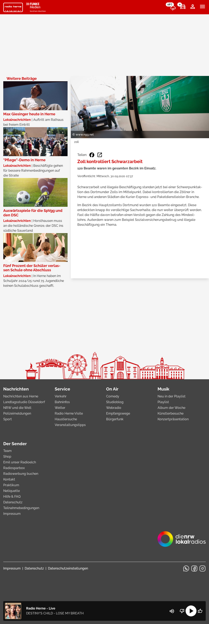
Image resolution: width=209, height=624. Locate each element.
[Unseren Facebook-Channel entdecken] (194, 568)
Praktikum (11, 485)
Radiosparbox (14, 468)
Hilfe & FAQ (12, 496)
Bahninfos (62, 402)
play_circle (191, 610)
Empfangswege (118, 413)
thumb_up (200, 610)
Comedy (112, 396)
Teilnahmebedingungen (21, 508)
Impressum (12, 514)
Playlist (163, 402)
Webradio (113, 408)
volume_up (172, 611)
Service (62, 389)
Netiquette (11, 491)
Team (7, 451)
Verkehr (61, 396)
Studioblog (114, 402)
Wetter (60, 408)
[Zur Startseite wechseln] (13, 7)
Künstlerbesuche (170, 413)
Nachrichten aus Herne (20, 396)
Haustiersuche (66, 419)
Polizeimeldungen (17, 413)
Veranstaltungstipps (70, 425)
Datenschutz (12, 502)
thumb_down (182, 610)
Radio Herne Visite (69, 413)
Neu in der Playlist (172, 396)
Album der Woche (171, 408)
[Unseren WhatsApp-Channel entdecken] (186, 568)
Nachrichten (16, 389)
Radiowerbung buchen (20, 474)
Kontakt (9, 479)
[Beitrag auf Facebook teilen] (91, 154)
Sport (7, 419)
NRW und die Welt (17, 408)
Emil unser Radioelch (19, 462)
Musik (163, 389)
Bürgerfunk (114, 419)
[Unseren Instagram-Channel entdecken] (202, 568)
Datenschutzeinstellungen (68, 568)
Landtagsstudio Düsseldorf (24, 402)
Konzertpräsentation (173, 419)
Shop (7, 456)
